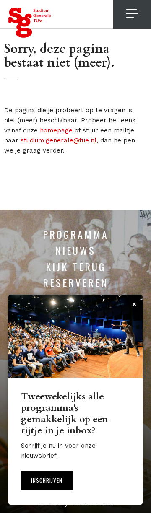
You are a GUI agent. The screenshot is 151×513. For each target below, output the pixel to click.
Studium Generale (29, 23)
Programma (76, 234)
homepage (56, 130)
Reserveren (75, 282)
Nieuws (75, 250)
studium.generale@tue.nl (58, 140)
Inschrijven (46, 480)
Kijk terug (76, 266)
